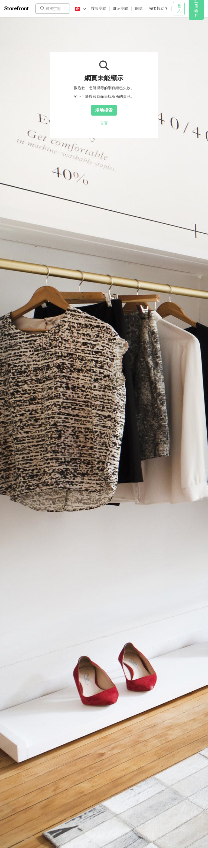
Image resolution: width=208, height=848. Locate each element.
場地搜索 (104, 109)
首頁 (104, 123)
